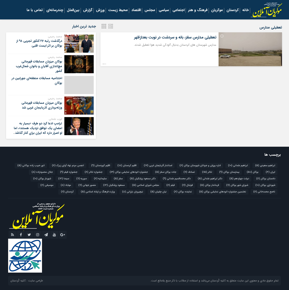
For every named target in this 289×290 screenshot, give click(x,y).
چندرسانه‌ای (54, 10)
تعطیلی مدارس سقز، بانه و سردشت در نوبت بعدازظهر (175, 37)
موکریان (217, 10)
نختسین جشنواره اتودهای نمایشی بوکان (222, 192)
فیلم (170, 185)
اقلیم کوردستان (100, 165)
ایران (270, 172)
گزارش (87, 10)
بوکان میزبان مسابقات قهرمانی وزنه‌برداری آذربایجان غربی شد (41, 105)
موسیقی (47, 185)
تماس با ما (35, 10)
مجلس (149, 10)
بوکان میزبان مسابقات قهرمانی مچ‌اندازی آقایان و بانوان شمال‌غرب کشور (39, 66)
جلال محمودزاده (42, 172)
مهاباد (66, 185)
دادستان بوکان (265, 179)
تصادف (189, 172)
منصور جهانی (87, 185)
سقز (118, 179)
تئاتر (207, 172)
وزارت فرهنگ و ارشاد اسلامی (98, 192)
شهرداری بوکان (265, 185)
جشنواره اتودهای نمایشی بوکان (129, 172)
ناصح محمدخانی (264, 192)
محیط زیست (118, 10)
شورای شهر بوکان (237, 185)
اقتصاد (136, 10)
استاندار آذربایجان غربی (158, 165)
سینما (63, 179)
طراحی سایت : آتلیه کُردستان (26, 280)
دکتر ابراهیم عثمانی (210, 179)
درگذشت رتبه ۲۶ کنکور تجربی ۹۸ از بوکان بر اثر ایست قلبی (39, 43)
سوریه (81, 179)
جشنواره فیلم (68, 172)
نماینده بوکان (183, 192)
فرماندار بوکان (209, 185)
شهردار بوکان (42, 179)
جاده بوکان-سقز (165, 172)
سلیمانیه (100, 179)
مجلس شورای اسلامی (145, 185)
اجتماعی (178, 10)
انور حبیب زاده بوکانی (31, 165)
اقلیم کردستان (127, 165)
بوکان (253, 172)
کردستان (232, 10)
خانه (245, 10)
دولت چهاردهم (239, 179)
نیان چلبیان (158, 192)
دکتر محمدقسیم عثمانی (177, 179)
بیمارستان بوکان (229, 172)
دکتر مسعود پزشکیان (143, 179)
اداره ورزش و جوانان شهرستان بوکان (200, 165)
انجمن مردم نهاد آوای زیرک (68, 165)
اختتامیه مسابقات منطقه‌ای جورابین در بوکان (37, 80)
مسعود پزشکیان (114, 185)
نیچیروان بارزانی (132, 192)
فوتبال (187, 185)
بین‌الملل (73, 10)
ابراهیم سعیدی (265, 165)
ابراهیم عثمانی (238, 165)
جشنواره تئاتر (94, 172)
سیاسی (164, 10)
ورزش (100, 10)
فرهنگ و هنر (197, 10)
